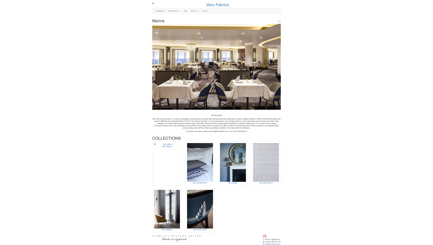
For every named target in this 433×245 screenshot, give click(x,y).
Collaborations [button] (173, 11)
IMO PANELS (167, 146)
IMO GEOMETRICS (200, 183)
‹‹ (279, 20)
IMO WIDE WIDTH (266, 183)
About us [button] (194, 11)
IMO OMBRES (167, 230)
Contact (205, 11)
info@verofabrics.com (272, 244)
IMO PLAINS (232, 183)
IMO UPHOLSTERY (200, 230)
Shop (185, 11)
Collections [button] (160, 11)
